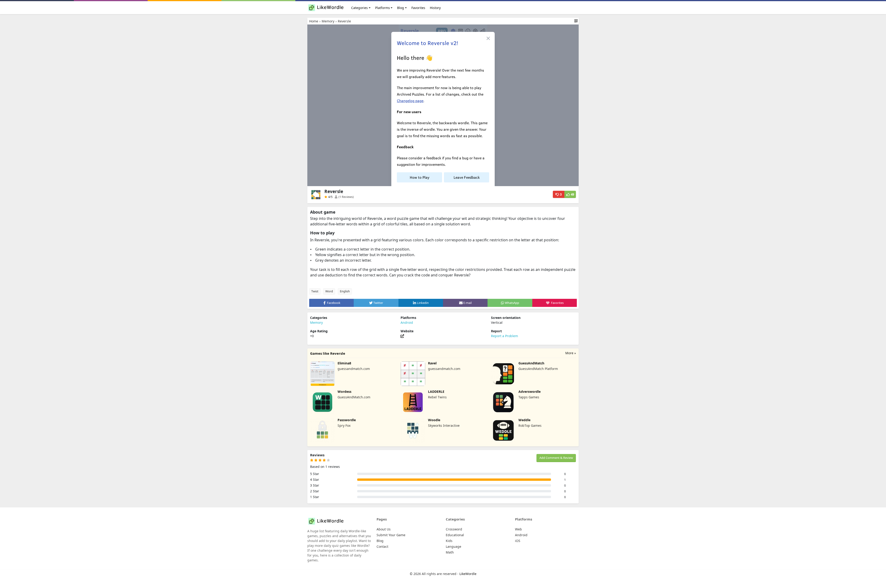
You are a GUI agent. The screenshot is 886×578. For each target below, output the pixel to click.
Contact (382, 546)
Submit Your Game (391, 535)
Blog (400, 8)
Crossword (454, 529)
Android (407, 322)
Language (453, 546)
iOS (517, 541)
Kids (449, 541)
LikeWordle (467, 574)
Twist (314, 291)
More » (570, 353)
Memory (328, 21)
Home (313, 21)
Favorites (418, 8)
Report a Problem (504, 336)
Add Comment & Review (556, 458)
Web (518, 529)
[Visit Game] (402, 336)
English (345, 291)
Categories (359, 8)
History (435, 8)
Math (450, 552)
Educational (455, 535)
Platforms (382, 8)
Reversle (344, 21)
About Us (384, 529)
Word (329, 291)
